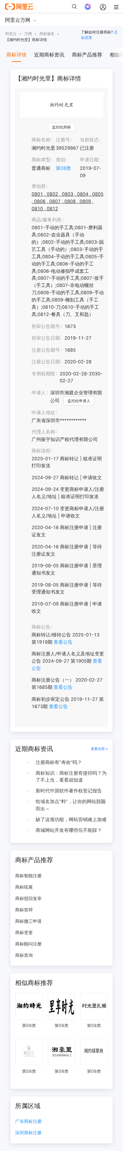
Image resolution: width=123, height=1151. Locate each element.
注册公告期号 (46, 350)
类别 (60, 160)
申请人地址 (43, 412)
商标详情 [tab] (16, 54)
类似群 (39, 186)
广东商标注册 (28, 1121)
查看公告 (63, 642)
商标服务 (47, 33)
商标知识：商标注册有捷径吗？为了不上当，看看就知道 (71, 776)
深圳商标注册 (28, 1132)
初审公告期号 (46, 326)
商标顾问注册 (28, 943)
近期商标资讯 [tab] (49, 54)
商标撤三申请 (28, 921)
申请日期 (89, 160)
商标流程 (41, 451)
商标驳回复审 (28, 898)
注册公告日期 (46, 362)
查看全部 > (99, 749)
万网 (28, 33)
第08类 (63, 168)
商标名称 (41, 140)
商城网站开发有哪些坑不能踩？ (69, 830)
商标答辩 (24, 909)
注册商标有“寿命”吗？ (59, 762)
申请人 (39, 393)
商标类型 (41, 160)
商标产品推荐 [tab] (87, 54)
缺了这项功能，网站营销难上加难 (71, 819)
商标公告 (41, 627)
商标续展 (24, 887)
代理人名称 (43, 432)
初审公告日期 (46, 338)
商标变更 (24, 932)
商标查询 (24, 955)
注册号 (63, 140)
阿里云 (11, 33)
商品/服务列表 (47, 220)
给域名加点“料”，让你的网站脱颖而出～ (71, 805)
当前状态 (89, 140)
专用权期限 (43, 374)
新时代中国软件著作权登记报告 (69, 791)
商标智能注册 (28, 875)
